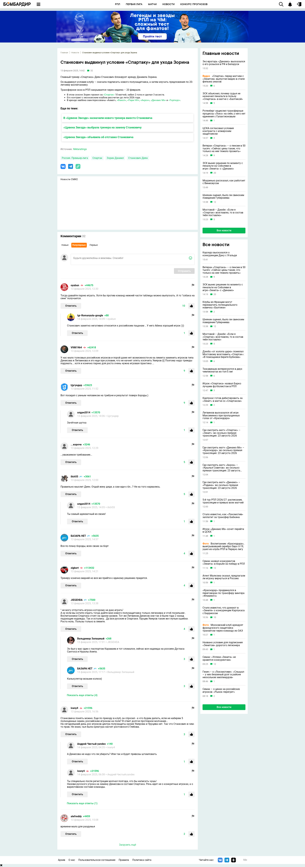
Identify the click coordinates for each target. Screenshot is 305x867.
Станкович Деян (138, 158)
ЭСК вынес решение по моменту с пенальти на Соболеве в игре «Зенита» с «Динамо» (223, 166)
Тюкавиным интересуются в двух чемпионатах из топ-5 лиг (222, 370)
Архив (61, 860)
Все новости (224, 230)
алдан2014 (83, 412)
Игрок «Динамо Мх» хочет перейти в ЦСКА (223, 530)
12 (215, 202)
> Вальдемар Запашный (119, 672)
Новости (75, 53)
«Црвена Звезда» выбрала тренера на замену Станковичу (102, 127)
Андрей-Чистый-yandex (91, 743)
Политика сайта (141, 860)
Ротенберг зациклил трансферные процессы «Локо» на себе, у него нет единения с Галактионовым (224, 113)
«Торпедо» (174, 100)
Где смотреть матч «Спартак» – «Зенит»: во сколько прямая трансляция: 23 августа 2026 (222, 433)
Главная (64, 53)
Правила (124, 860)
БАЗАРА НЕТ (78, 535)
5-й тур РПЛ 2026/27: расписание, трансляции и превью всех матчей (223, 501)
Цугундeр (76, 385)
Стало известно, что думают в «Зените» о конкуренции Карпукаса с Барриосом (224, 610)
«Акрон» (145, 100)
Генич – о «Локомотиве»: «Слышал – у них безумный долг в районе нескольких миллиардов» (223, 674)
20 (215, 173)
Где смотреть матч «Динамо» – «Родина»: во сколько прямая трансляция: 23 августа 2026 (221, 485)
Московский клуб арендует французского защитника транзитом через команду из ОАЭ (223, 628)
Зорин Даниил (115, 158)
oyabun (75, 285)
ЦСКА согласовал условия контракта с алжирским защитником (218, 131)
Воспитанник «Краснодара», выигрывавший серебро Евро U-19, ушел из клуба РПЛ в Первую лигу (223, 546)
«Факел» (121, 100)
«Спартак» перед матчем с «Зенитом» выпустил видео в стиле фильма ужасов (224, 79)
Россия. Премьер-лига (75, 158)
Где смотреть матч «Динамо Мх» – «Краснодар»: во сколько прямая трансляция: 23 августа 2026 (223, 450)
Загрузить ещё (127, 844)
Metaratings (80, 149)
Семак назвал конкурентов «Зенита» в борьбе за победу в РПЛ (224, 562)
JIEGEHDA (77, 599)
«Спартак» (109, 94)
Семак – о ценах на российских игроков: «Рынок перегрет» (221, 690)
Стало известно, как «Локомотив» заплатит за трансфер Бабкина (223, 515)
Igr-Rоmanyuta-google (90, 315)
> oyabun (110, 318)
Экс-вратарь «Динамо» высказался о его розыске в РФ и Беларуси (224, 63)
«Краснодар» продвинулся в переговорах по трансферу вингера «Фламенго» (223, 593)
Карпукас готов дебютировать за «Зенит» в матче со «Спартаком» (223, 399)
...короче (76, 444)
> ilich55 (110, 507)
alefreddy (76, 816)
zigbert (75, 567)
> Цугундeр (112, 415)
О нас (71, 860)
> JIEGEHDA (112, 642)
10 (215, 617)
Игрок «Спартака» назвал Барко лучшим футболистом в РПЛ (222, 385)
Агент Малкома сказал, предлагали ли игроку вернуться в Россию (224, 577)
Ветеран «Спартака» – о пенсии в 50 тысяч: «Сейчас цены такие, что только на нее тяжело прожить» (224, 148)
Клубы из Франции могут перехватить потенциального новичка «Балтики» (220, 305)
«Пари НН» (133, 100)
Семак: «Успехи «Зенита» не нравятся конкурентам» (219, 658)
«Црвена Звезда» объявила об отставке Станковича (98, 137)
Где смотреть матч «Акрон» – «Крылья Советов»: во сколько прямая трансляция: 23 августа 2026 (221, 468)
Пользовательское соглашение (96, 860)
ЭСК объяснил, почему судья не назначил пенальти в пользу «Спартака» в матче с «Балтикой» (223, 96)
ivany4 (74, 708)
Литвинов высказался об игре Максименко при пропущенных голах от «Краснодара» (221, 415)
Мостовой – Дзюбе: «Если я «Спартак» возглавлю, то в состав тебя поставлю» (223, 212)
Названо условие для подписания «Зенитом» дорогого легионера (223, 644)
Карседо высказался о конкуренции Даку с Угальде (220, 254)
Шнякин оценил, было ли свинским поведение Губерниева (223, 196)
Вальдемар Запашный (90, 638)
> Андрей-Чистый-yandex (120, 774)
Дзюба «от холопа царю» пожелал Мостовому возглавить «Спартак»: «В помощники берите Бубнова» (223, 354)
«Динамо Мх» (158, 100)
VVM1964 (76, 347)
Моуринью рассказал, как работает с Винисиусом (224, 182)
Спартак (97, 158)
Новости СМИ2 (69, 179)
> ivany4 (110, 747)
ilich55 (74, 476)
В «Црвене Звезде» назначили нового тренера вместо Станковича (107, 118)
